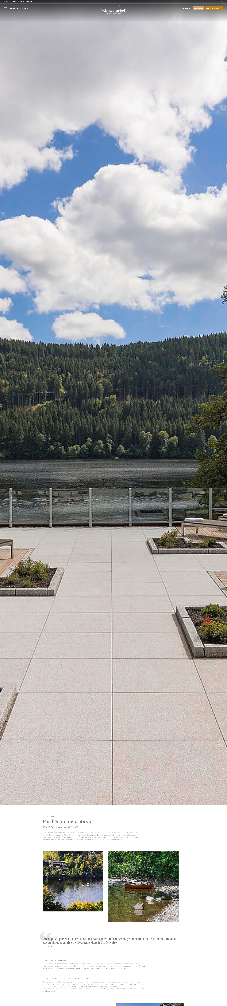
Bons (7, 2)
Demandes (199, 8)
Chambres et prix (19, 8)
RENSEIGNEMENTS (214, 8)
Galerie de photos (22, 2)
